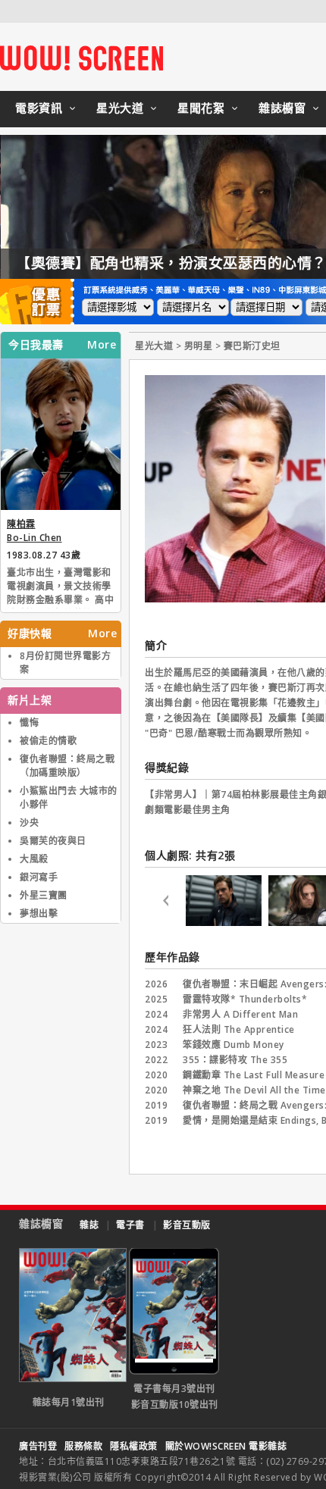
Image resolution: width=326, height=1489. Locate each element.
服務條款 (83, 1446)
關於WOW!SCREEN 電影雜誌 (226, 1446)
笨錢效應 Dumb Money (233, 1044)
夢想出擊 (39, 913)
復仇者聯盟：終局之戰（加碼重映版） (67, 765)
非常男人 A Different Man (240, 1014)
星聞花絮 (200, 107)
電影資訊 (38, 107)
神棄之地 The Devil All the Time (254, 1090)
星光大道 (119, 107)
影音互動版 (187, 1224)
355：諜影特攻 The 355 (235, 1059)
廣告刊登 (38, 1446)
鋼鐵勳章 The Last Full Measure (253, 1074)
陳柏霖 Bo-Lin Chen (34, 531)
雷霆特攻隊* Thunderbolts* (245, 999)
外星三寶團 (43, 895)
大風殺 (34, 858)
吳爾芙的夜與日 (53, 840)
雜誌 (89, 1224)
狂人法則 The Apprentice (239, 1029)
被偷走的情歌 (48, 740)
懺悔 (29, 722)
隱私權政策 (134, 1446)
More (101, 344)
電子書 (130, 1224)
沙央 (29, 822)
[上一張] (165, 903)
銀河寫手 (39, 877)
